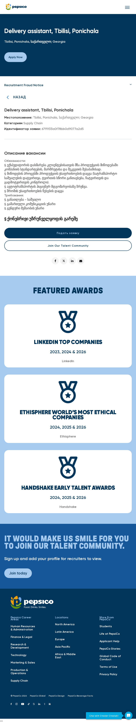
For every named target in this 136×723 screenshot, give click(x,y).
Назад (19, 97)
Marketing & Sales (23, 662)
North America (65, 624)
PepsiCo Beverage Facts (80, 696)
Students (106, 626)
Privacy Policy (108, 674)
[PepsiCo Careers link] (16, 7)
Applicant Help (109, 641)
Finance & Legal (21, 636)
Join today (18, 573)
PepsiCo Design (57, 696)
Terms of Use (108, 666)
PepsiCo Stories (110, 648)
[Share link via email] (80, 260)
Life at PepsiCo (110, 633)
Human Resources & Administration (23, 628)
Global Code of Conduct (110, 657)
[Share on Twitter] (63, 260)
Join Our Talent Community (68, 245)
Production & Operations (19, 671)
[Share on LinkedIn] (72, 260)
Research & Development (20, 646)
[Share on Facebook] (55, 260)
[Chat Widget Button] (128, 715)
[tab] (68, 85)
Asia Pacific (62, 646)
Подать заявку (68, 233)
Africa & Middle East (65, 655)
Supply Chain (19, 680)
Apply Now (15, 57)
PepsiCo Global (38, 696)
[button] (68, 85)
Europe (60, 639)
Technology (18, 655)
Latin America (64, 631)
